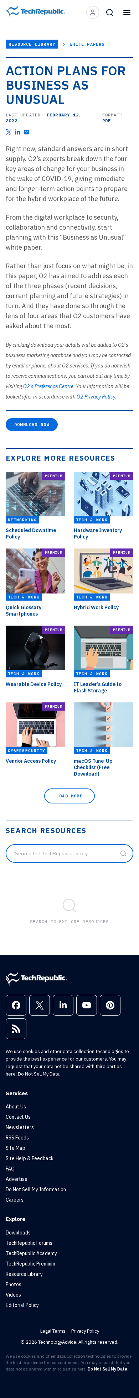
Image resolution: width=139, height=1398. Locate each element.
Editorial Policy (22, 1305)
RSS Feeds (17, 1137)
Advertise (16, 1179)
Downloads (18, 1232)
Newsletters (20, 1127)
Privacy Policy (85, 1331)
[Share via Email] (27, 132)
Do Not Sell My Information (36, 1189)
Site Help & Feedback (29, 1158)
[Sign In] (92, 12)
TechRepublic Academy (31, 1253)
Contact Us (18, 1117)
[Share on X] (9, 132)
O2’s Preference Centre (48, 386)
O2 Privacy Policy (96, 396)
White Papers (87, 44)
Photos (13, 1284)
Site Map (15, 1148)
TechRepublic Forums (29, 1243)
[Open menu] (126, 12)
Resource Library (32, 44)
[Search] (109, 12)
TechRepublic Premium (30, 1264)
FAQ (10, 1169)
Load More (69, 795)
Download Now (31, 424)
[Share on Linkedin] (18, 132)
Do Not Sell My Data (39, 1074)
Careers (15, 1200)
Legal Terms (53, 1331)
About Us (16, 1106)
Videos (13, 1295)
